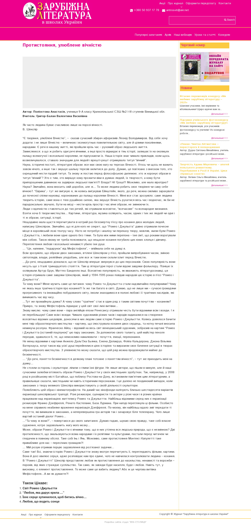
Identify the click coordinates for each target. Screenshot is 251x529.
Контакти (224, 3)
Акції (162, 3)
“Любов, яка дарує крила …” (43, 492)
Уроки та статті (205, 35)
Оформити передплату (201, 3)
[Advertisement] (99, 82)
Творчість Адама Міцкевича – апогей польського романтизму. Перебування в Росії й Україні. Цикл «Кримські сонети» (204, 169)
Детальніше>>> (219, 114)
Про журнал (175, 3)
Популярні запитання (148, 35)
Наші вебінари (183, 35)
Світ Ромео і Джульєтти (40, 488)
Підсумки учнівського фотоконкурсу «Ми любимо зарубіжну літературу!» (204, 121)
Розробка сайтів (113, 522)
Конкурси (224, 35)
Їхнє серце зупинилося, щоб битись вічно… (55, 497)
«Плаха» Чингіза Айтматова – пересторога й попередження (200, 146)
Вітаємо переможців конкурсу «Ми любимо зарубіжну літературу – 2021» (203, 99)
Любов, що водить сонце (41, 501)
